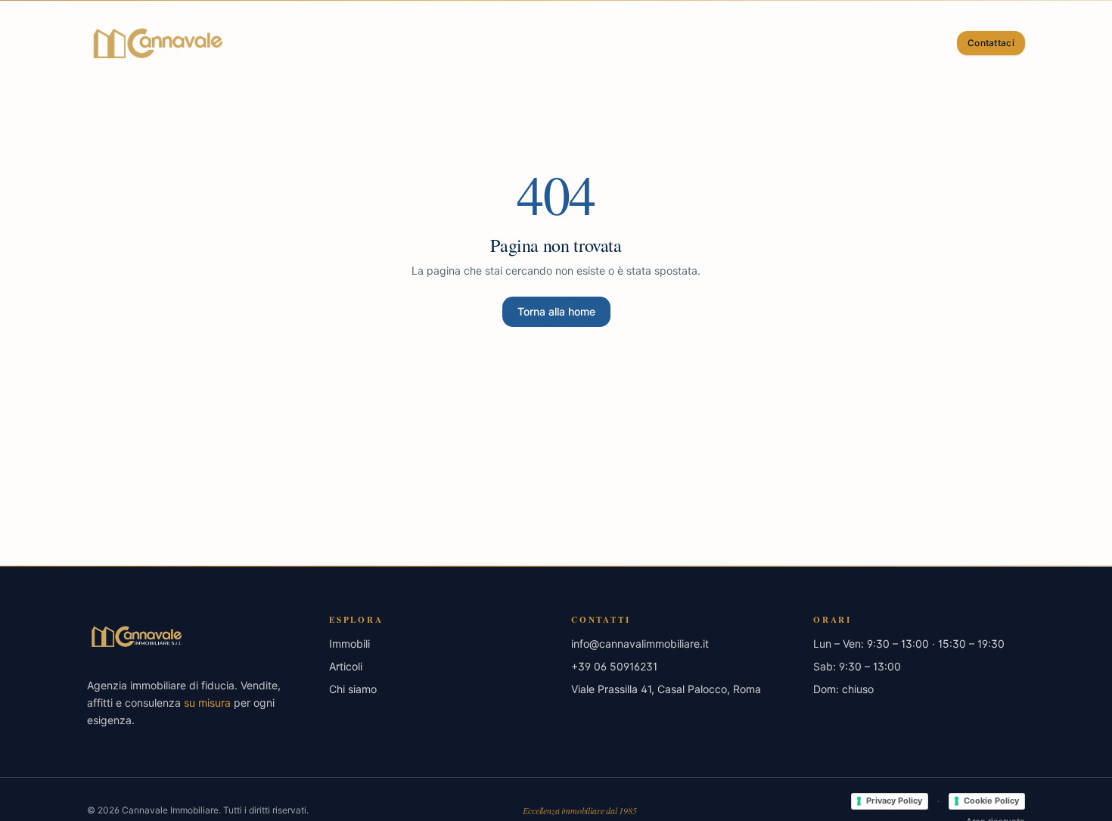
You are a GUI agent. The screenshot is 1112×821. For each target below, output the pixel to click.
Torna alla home (556, 311)
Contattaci (991, 42)
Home (346, 42)
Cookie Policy (991, 800)
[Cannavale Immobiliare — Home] (157, 43)
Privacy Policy (894, 800)
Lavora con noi (722, 42)
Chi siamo (420, 42)
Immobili (504, 42)
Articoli (345, 666)
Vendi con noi (601, 42)
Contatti (827, 42)
